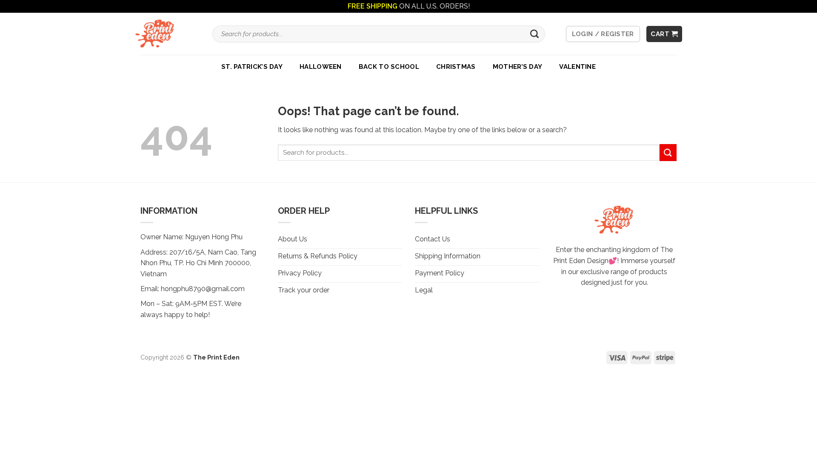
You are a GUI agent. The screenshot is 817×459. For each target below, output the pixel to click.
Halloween (321, 67)
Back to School (389, 67)
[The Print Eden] (157, 34)
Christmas (456, 67)
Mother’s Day (518, 67)
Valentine (577, 67)
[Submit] (534, 34)
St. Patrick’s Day (252, 67)
